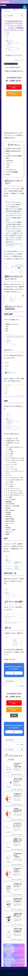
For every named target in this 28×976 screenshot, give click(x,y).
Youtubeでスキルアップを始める (14, 86)
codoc (22, 685)
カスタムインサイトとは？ (13, 148)
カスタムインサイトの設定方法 (13, 157)
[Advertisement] (14, 115)
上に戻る (14, 715)
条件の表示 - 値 (11, 170)
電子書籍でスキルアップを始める (14, 93)
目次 (12, 144)
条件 (8, 167)
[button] (21, 16)
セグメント (10, 163)
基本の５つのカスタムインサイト (13, 152)
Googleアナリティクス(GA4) (11, 63)
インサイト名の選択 (12, 172)
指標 (8, 165)
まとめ (8, 174)
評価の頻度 (10, 160)
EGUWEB (5, 2)
